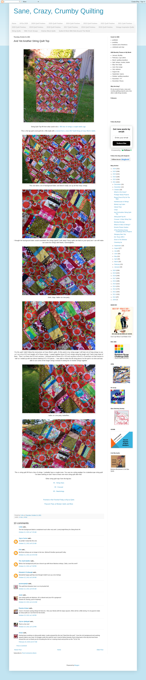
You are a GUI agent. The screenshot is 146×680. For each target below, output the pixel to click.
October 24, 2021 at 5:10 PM (27, 627)
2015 (114, 284)
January (117, 267)
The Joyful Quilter (24, 561)
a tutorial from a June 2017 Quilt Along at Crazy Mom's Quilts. (75, 131)
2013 (114, 289)
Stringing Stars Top (120, 234)
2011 (114, 294)
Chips (116, 210)
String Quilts (16, 31)
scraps (21, 517)
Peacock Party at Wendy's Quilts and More (58, 504)
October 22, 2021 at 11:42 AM (28, 602)
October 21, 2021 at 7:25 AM (27, 532)
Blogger (76, 665)
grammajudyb (23, 583)
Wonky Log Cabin (119, 204)
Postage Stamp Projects (121, 194)
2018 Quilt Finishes (54, 27)
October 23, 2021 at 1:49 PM (27, 615)
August (116, 248)
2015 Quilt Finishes (106, 27)
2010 (114, 297)
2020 (114, 270)
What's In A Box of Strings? (122, 224)
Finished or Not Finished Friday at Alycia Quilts (58, 500)
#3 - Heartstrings (58, 491)
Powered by (116, 150)
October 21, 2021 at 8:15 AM (27, 543)
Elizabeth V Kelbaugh (26, 572)
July (115, 251)
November (117, 187)
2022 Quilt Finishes (108, 23)
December (117, 184)
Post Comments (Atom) (29, 653)
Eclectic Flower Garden (121, 227)
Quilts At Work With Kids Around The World (74, 31)
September (117, 245)
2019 (114, 273)
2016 (114, 281)
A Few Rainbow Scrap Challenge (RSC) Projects (123, 230)
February (117, 264)
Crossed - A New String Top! (122, 219)
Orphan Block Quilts (48, 31)
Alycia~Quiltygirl (24, 621)
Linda (20, 527)
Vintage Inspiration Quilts (125, 27)
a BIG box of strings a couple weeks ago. (72, 127)
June (116, 253)
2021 (114, 182)
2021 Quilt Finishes (125, 23)
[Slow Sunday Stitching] (121, 424)
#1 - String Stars (58, 483)
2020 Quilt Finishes (19, 27)
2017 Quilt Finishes (71, 27)
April (115, 259)
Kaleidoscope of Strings (121, 201)
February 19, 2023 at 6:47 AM (28, 642)
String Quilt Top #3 (119, 217)
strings (25, 517)
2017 (114, 278)
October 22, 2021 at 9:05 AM (27, 589)
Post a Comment (22, 646)
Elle (20, 549)
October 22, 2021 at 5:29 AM (27, 577)
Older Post (100, 650)
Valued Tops (118, 207)
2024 (114, 174)
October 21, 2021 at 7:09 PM (27, 566)
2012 (114, 292)
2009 (114, 300)
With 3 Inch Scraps (31, 31)
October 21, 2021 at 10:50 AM (28, 555)
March (116, 261)
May (115, 256)
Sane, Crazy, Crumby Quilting (58, 11)
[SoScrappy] (121, 359)
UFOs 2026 (24, 23)
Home (14, 23)
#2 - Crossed (59, 487)
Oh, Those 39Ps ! (119, 237)
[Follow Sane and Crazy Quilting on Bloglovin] (120, 160)
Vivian (21, 633)
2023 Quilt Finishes (90, 23)
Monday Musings (119, 222)
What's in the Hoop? (120, 192)
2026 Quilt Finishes (38, 23)
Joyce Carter (23, 538)
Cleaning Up (118, 242)
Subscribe (121, 143)
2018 (114, 275)
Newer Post (17, 650)
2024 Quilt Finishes (73, 23)
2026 (114, 168)
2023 (114, 177)
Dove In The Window (120, 239)
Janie (20, 595)
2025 (114, 171)
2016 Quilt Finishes (88, 27)
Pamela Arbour (24, 608)
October (117, 189)
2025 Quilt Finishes (56, 23)
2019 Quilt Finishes (36, 27)
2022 (114, 179)
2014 (114, 286)
